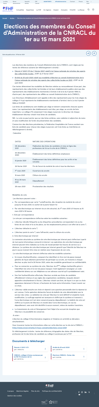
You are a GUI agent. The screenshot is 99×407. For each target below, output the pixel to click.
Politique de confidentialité (52, 391)
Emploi (56, 10)
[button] (88, 53)
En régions (47, 10)
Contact (72, 1)
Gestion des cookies (14, 396)
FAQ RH (72, 10)
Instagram (82, 392)
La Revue (81, 10)
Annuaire (64, 10)
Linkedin (85, 392)
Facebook (79, 392)
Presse (81, 1)
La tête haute (5, 2)
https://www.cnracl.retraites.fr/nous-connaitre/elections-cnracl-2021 (39, 328)
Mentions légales (22, 391)
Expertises (30, 10)
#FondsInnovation (60, 1)
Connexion (94, 9)
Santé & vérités (27, 2)
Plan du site (35, 391)
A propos (10, 391)
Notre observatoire (16, 2)
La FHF (38, 10)
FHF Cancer (37, 2)
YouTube (79, 394)
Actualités (20, 10)
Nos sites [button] (88, 2)
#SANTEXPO (47, 1)
